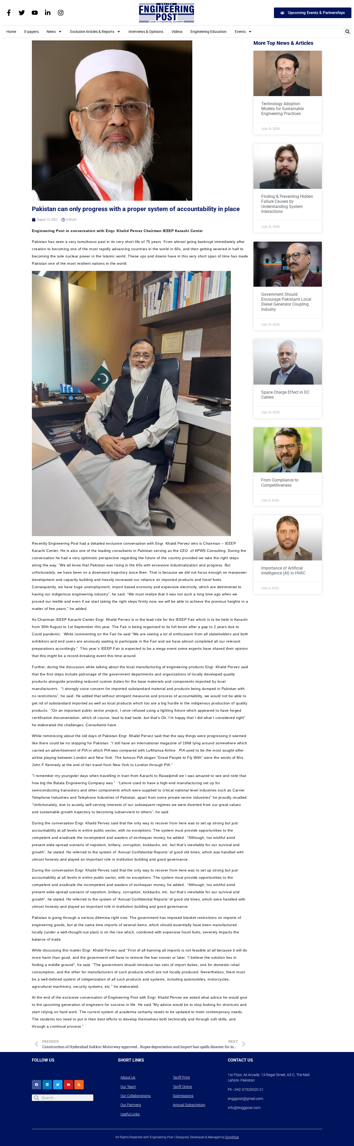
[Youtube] (35, 12)
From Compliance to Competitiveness (279, 482)
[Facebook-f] (9, 12)
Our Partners (131, 1105)
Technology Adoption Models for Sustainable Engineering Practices (282, 108)
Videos (177, 32)
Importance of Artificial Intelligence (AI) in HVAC (283, 570)
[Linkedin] (47, 1084)
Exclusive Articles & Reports (92, 32)
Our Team (128, 1087)
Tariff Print (181, 1077)
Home (11, 32)
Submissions (183, 1096)
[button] (347, 31)
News (51, 32)
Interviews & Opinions (146, 32)
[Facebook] (36, 1084)
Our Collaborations (136, 1096)
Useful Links (130, 1114)
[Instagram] (60, 12)
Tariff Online (182, 1087)
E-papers (31, 32)
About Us (128, 1077)
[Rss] (79, 1084)
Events (240, 32)
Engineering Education (208, 32)
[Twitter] (22, 12)
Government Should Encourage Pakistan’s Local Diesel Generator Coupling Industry (286, 302)
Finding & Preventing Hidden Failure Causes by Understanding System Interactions (287, 204)
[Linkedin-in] (47, 12)
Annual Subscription (189, 1105)
